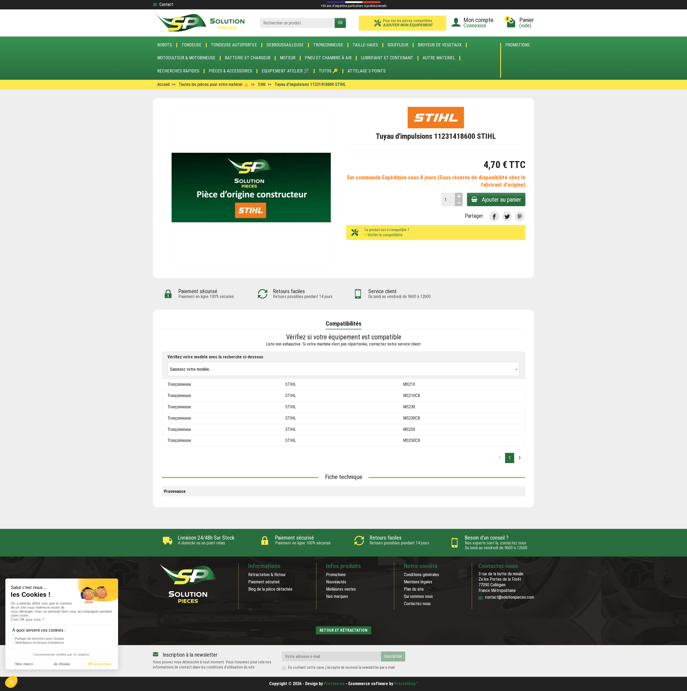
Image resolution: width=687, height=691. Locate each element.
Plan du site (414, 589)
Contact (166, 4)
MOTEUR (287, 58)
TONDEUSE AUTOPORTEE (234, 45)
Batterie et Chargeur (248, 58)
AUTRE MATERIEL (439, 58)
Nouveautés (336, 581)
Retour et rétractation (343, 630)
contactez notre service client (395, 344)
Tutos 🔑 (328, 71)
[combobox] (343, 369)
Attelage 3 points (367, 71)
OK (340, 22)
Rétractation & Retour (267, 574)
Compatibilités (343, 323)
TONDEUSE (191, 45)
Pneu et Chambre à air (328, 58)
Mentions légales (418, 581)
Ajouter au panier (501, 199)
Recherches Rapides (178, 71)
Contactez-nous (417, 603)
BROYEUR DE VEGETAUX (440, 45)
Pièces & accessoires (230, 71)
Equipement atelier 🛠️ (285, 71)
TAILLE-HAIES (365, 45)
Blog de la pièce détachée (270, 589)
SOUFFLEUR (398, 45)
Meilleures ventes (341, 589)
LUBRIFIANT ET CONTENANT (387, 58)
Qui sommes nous (418, 596)
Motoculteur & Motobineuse (186, 58)
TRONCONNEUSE (328, 45)
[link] (494, 216)
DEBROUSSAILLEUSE (285, 45)
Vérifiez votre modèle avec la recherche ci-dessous (215, 356)
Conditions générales (421, 574)
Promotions (517, 45)
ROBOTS (164, 45)
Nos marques (337, 596)
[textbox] (343, 369)
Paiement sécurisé (264, 581)
